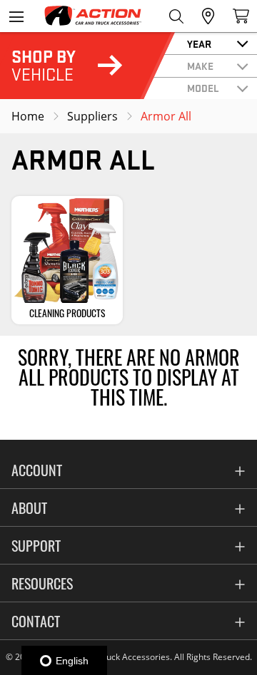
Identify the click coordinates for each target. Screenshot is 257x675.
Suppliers (92, 116)
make (200, 65)
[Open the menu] (16, 16)
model (203, 88)
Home (27, 116)
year (199, 43)
